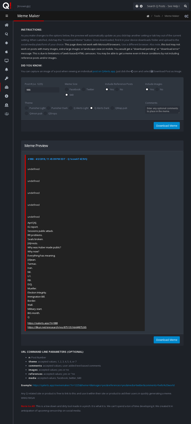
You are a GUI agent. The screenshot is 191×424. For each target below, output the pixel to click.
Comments (151, 102)
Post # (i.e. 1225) (34, 84)
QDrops (52, 113)
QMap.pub (121, 108)
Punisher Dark (59, 108)
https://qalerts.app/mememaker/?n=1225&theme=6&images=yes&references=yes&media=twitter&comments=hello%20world (104, 385)
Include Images (153, 84)
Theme (29, 102)
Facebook (75, 89)
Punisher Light (37, 108)
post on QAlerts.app (104, 71)
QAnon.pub (35, 113)
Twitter (90, 89)
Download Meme (166, 125)
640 (71, 94)
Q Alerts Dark (101, 108)
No (121, 89)
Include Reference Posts (119, 84)
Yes (112, 89)
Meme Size (71, 84)
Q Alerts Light (81, 108)
